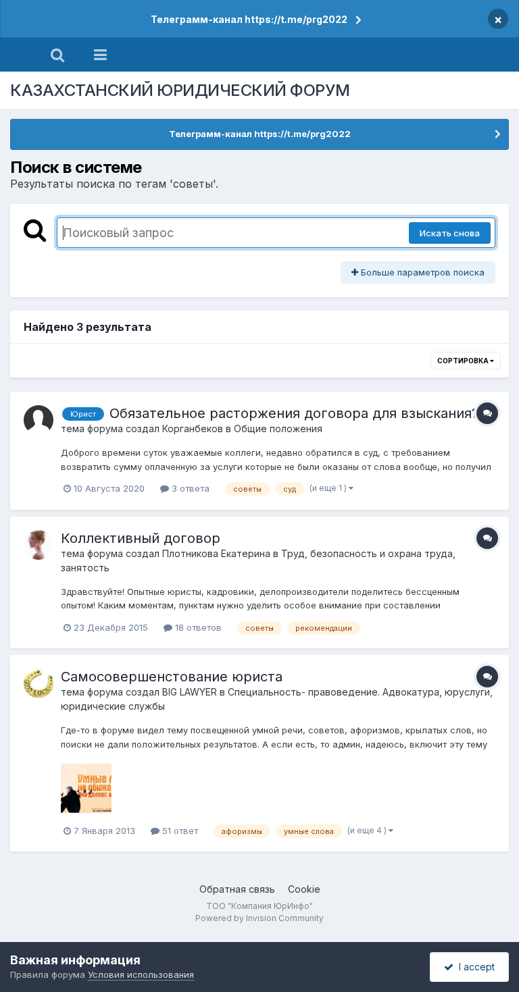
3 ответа (189, 488)
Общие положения (278, 428)
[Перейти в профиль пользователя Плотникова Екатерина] (38, 545)
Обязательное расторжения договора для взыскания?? (297, 413)
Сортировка (463, 361)
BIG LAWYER (189, 692)
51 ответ (178, 830)
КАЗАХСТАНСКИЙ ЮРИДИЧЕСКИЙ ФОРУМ (180, 90)
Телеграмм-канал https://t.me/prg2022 (249, 19)
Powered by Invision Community (259, 918)
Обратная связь (237, 889)
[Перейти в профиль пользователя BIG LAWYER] (38, 683)
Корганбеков (192, 428)
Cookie (304, 889)
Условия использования (141, 974)
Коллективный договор (140, 538)
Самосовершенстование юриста (171, 677)
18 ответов (197, 627)
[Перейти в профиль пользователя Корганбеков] (38, 420)
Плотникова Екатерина (216, 553)
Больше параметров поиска (421, 272)
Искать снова (450, 233)
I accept (474, 966)
